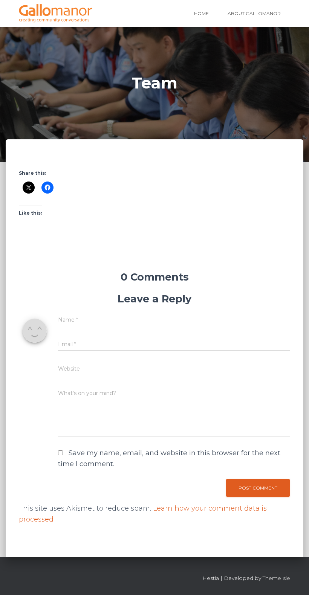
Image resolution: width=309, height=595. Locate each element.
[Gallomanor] (55, 13)
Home (201, 13)
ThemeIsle (276, 578)
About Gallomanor (254, 13)
